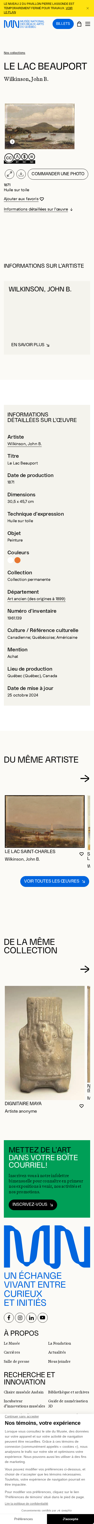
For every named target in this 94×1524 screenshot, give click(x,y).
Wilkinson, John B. (24, 444)
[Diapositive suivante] (84, 778)
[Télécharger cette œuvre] (21, 174)
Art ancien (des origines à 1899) (36, 599)
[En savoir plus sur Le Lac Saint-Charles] (45, 821)
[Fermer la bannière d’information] (87, 8)
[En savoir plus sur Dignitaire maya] (45, 1043)
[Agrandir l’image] (9, 174)
